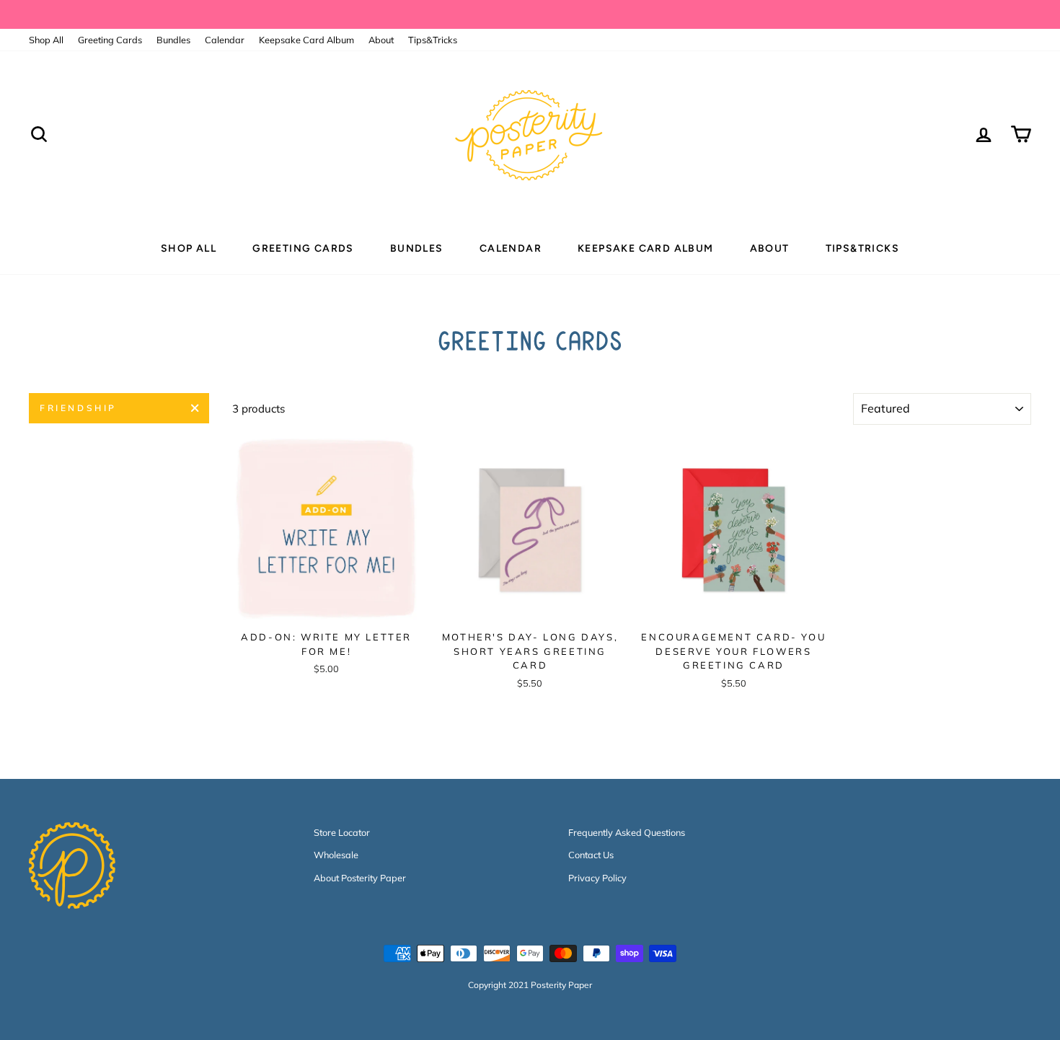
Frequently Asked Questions (626, 832)
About (381, 39)
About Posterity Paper (360, 877)
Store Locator (342, 832)
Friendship (78, 407)
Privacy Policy (597, 877)
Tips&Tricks (432, 39)
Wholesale (336, 854)
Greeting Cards (110, 39)
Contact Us (591, 854)
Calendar (224, 39)
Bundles (173, 39)
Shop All (46, 39)
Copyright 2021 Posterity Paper (530, 984)
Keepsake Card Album (306, 39)
